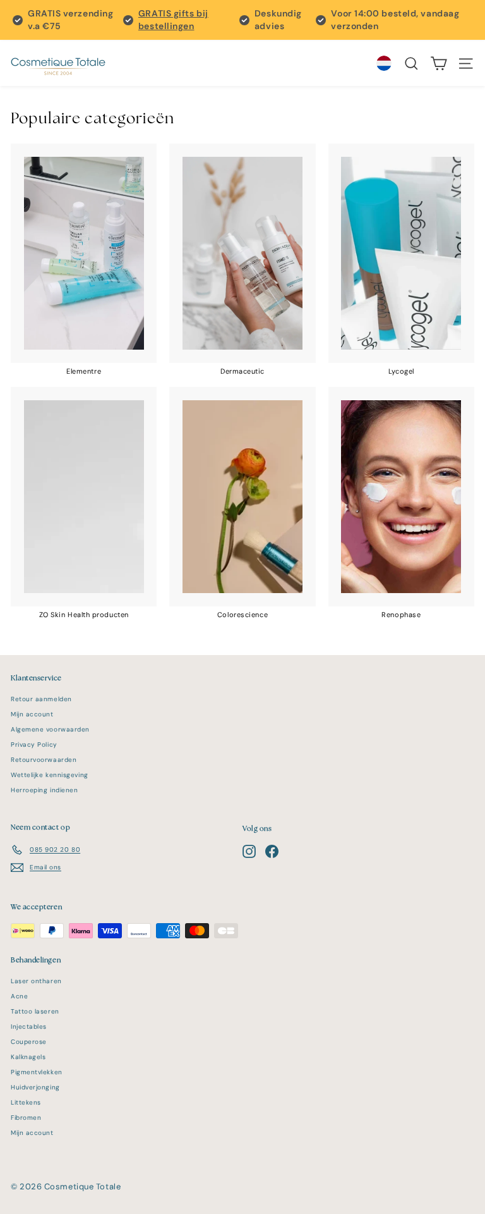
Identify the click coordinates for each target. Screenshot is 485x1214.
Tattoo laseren (35, 1011)
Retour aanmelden (41, 699)
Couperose (29, 1042)
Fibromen (26, 1117)
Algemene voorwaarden (50, 729)
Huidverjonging (35, 1087)
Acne (19, 996)
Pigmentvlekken (37, 1072)
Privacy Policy (34, 744)
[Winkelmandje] (438, 63)
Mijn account (32, 714)
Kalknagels (28, 1057)
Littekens (26, 1102)
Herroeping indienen (44, 790)
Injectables (29, 1026)
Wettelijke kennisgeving (49, 775)
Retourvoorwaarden (43, 760)
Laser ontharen (36, 981)
